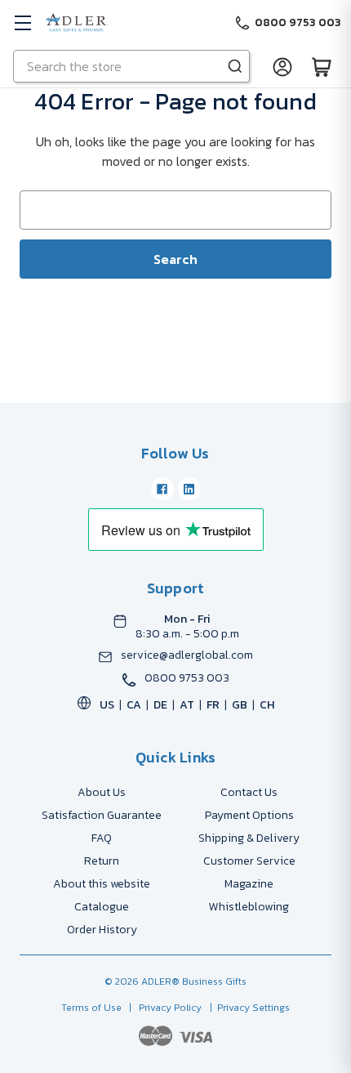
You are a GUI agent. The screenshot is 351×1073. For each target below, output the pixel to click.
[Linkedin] (189, 488)
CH (267, 704)
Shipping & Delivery (249, 838)
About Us (102, 792)
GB (239, 704)
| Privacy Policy (163, 1007)
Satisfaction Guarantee (102, 815)
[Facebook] (162, 488)
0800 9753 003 (186, 678)
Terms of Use (92, 1007)
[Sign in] (282, 66)
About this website (101, 883)
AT (187, 704)
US (107, 704)
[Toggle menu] (22, 22)
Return (101, 861)
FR (213, 704)
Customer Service (249, 861)
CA (134, 704)
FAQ (101, 838)
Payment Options (249, 815)
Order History (102, 929)
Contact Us (249, 792)
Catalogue (101, 906)
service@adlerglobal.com (187, 655)
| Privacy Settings (247, 1007)
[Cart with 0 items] (321, 66)
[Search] (235, 66)
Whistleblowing (249, 906)
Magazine (248, 883)
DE (160, 704)
